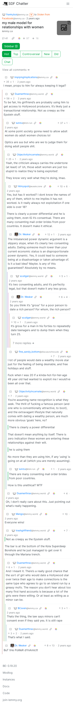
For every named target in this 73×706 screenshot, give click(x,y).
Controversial (31, 54)
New (47, 54)
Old (56, 54)
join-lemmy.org (12, 700)
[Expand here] (64, 28)
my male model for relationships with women (23, 25)
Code (6, 693)
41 (6, 38)
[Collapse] (6, 77)
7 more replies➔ (23, 343)
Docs (6, 686)
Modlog (8, 672)
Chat (7, 62)
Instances (9, 679)
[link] (13, 38)
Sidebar (9, 46)
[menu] (68, 3)
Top (15, 54)
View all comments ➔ (16, 69)
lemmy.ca (7, 31)
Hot (6, 54)
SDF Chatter (18, 4)
